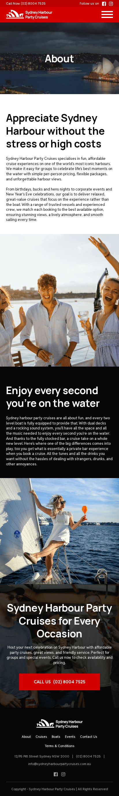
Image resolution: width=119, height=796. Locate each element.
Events (70, 737)
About (26, 737)
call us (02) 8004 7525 (59, 682)
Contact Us (88, 737)
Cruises (41, 737)
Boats (56, 737)
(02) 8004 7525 (33, 3)
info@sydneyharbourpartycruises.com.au (59, 764)
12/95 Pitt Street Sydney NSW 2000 (41, 756)
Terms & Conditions (60, 746)
